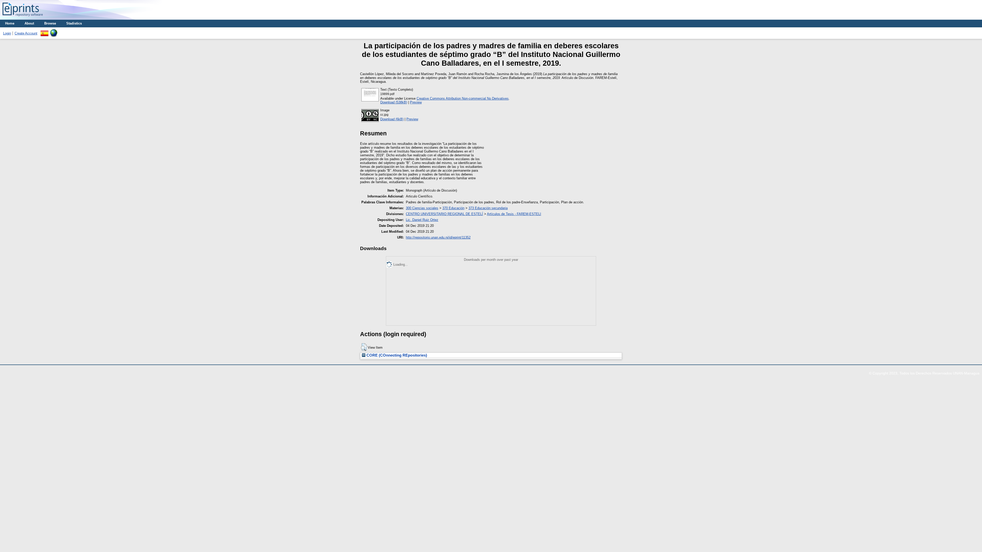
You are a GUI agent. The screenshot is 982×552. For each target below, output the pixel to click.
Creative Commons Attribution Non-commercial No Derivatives (463, 98)
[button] (364, 347)
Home (9, 23)
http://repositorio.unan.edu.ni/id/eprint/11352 (438, 237)
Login (7, 33)
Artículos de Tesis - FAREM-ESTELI (514, 214)
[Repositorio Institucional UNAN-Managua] (22, 18)
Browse (50, 23)
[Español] (44, 31)
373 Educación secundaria (488, 208)
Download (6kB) (392, 119)
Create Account (26, 33)
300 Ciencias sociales (422, 208)
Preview (416, 102)
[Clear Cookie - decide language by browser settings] (54, 31)
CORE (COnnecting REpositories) (396, 355)
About (29, 23)
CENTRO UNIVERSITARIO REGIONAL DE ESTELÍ (444, 214)
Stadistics (74, 23)
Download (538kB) (393, 102)
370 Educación (453, 208)
